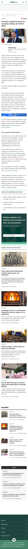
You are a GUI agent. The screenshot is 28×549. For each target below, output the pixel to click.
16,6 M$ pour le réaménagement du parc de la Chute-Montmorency (13, 474)
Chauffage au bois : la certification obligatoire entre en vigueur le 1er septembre (13, 312)
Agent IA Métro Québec (14, 322)
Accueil (3, 14)
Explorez (14, 467)
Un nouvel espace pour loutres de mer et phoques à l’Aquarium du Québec (14, 484)
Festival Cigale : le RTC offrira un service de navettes (12, 347)
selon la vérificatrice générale (9, 170)
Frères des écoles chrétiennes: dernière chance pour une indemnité (12, 273)
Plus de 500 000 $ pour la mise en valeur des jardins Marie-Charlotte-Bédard (13, 384)
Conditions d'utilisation (14, 546)
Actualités (8, 14)
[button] (2, 2)
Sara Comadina (13, 286)
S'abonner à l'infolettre (9, 235)
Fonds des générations (15, 153)
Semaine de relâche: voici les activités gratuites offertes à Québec (14, 495)
